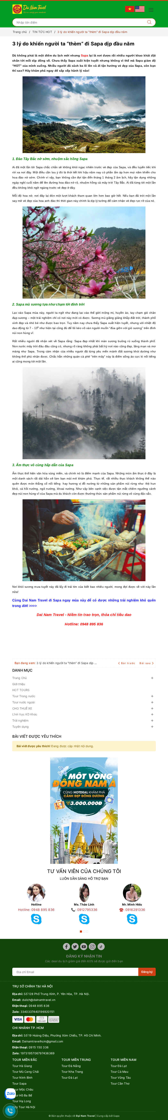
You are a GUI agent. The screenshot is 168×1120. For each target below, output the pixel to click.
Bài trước (128, 663)
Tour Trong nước (23, 696)
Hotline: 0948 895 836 (36, 910)
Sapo (116, 1115)
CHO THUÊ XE (22, 708)
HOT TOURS (21, 690)
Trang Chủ (19, 678)
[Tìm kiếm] (149, 22)
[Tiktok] (101, 946)
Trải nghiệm (20, 720)
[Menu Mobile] (152, 9)
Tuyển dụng (20, 726)
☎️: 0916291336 (132, 910)
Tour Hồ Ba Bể (22, 1095)
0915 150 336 (39, 1047)
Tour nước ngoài (23, 702)
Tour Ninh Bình (22, 1077)
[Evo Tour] (84, 810)
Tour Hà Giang (22, 1066)
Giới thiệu (18, 684)
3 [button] (87, 932)
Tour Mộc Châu (22, 1089)
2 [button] (84, 932)
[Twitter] (75, 946)
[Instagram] (92, 946)
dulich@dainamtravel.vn (39, 1000)
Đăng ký (147, 971)
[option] (36, 905)
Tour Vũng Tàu (121, 1077)
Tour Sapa (19, 1083)
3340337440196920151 (37, 1011)
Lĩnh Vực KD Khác (24, 714)
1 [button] (81, 932)
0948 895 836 (39, 1005)
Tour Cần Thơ (120, 1083)
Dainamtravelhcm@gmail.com (42, 1041)
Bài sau (145, 663)
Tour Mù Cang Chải (25, 1071)
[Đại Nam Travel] (29, 8)
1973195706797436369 (37, 1053)
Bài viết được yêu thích (36, 736)
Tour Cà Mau (119, 1071)
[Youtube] (83, 946)
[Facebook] (66, 946)
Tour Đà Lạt (69, 1077)
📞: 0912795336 (84, 910)
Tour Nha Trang (72, 1071)
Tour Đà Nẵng (71, 1066)
